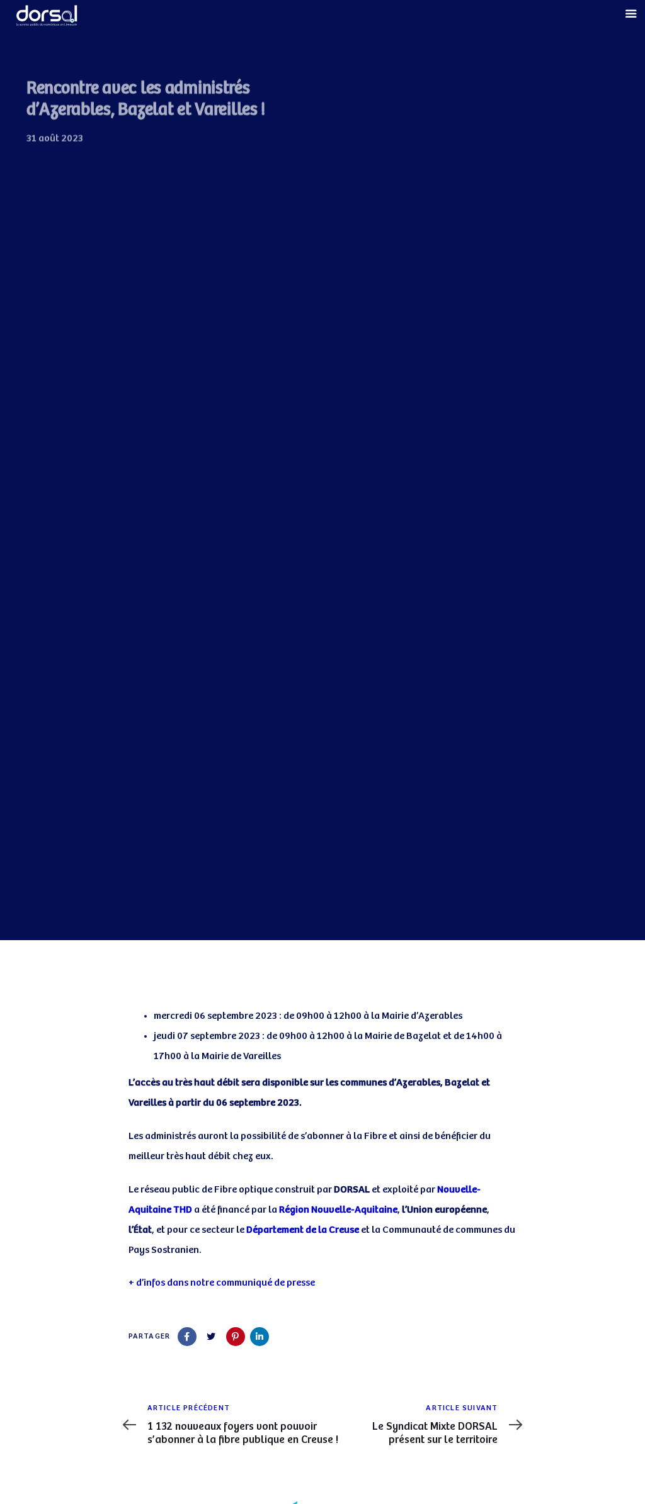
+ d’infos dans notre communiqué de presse (221, 1282)
